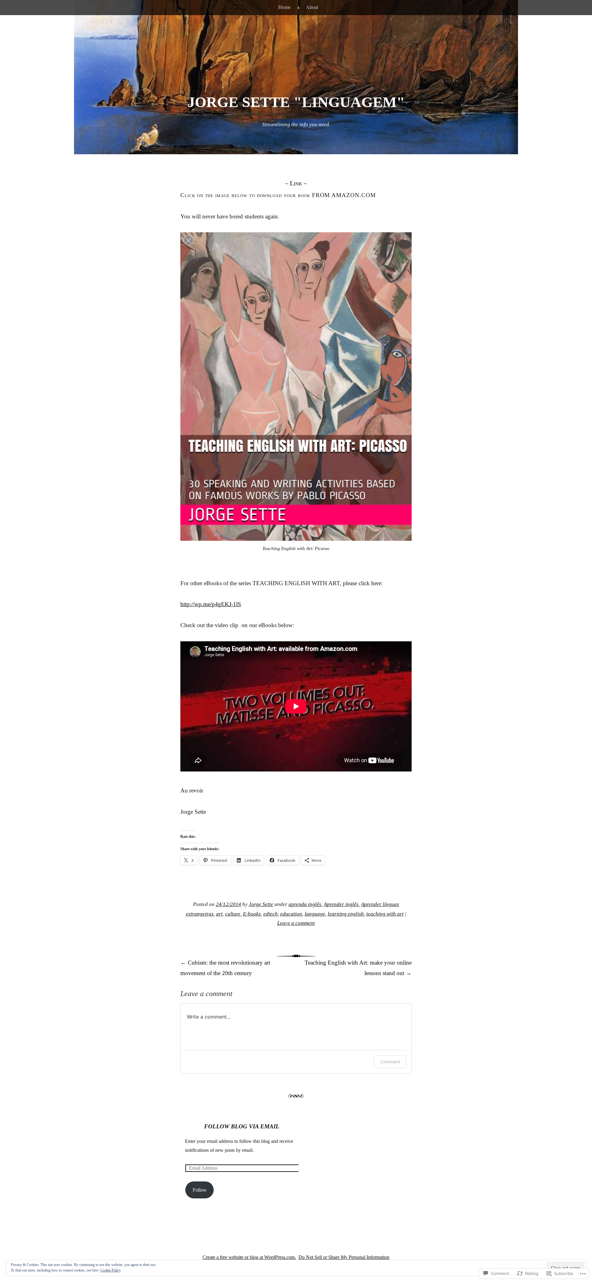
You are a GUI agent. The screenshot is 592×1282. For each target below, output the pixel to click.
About (312, 7)
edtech (270, 914)
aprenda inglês (305, 904)
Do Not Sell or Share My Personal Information (343, 1257)
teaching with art (385, 914)
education (291, 914)
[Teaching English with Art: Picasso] (296, 386)
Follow (200, 1190)
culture (232, 914)
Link (296, 183)
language (315, 914)
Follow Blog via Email (241, 1126)
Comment (390, 1061)
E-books (252, 914)
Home (284, 7)
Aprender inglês (341, 904)
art (219, 914)
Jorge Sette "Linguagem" (296, 102)
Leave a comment (296, 923)
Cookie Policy (110, 1270)
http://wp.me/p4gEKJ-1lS (210, 604)
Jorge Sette (261, 904)
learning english (346, 914)
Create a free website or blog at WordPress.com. (249, 1257)
